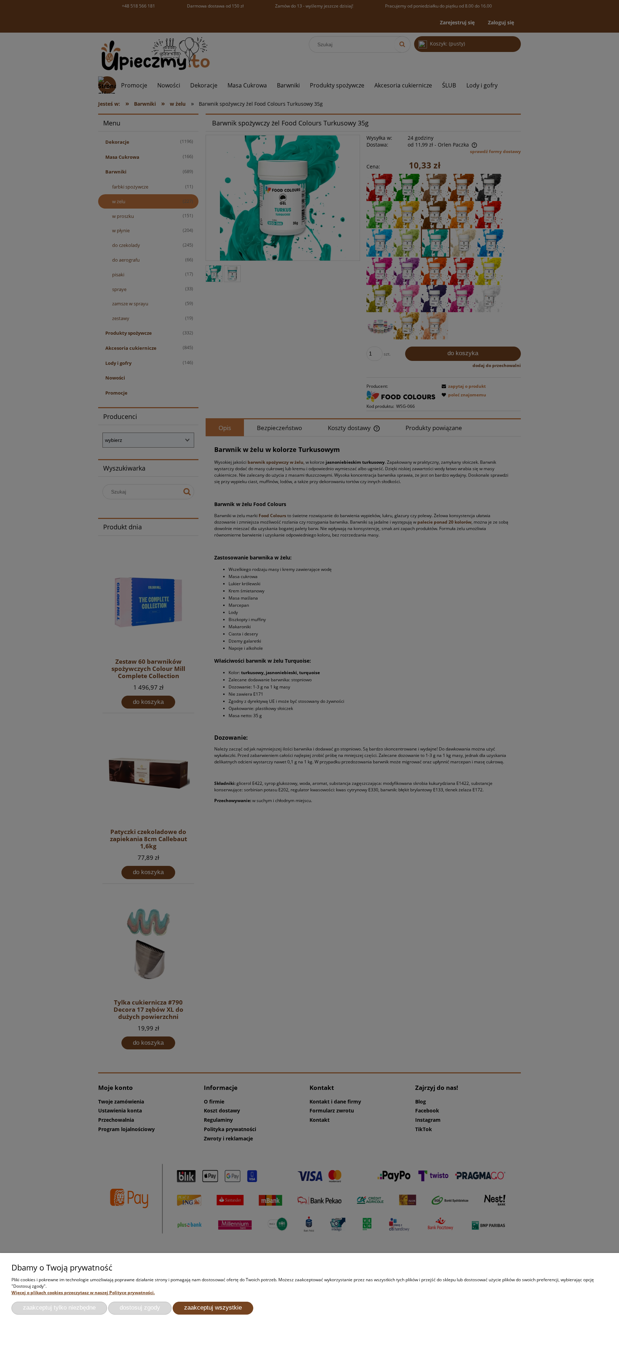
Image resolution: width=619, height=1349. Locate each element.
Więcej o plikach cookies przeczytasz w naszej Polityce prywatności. (83, 1293)
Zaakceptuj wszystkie (213, 1307)
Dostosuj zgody (140, 1307)
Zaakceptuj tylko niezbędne (59, 1307)
